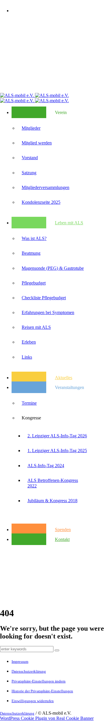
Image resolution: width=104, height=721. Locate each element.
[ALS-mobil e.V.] (34, 95)
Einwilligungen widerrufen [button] (33, 701)
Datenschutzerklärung (29, 671)
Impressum (20, 661)
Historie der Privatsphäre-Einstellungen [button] (42, 691)
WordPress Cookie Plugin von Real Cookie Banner (47, 718)
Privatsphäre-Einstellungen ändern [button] (39, 681)
